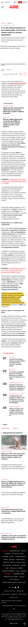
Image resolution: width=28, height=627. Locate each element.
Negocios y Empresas (8, 571)
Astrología (13, 568)
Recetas (12, 562)
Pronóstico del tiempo (11, 576)
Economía (5, 556)
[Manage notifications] (24, 624)
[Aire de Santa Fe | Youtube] (18, 587)
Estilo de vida (6, 565)
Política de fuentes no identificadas (9, 594)
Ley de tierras (14, 579)
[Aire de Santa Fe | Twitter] (12, 587)
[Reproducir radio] (2, 2)
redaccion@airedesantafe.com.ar (15, 619)
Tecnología (15, 565)
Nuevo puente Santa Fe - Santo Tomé (14, 582)
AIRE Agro (12, 559)
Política (11, 556)
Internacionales (21, 556)
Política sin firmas (14, 597)
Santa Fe (9, 23)
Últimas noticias (14, 551)
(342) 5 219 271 (22, 616)
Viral (7, 568)
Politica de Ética (20, 591)
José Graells (8, 69)
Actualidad (15, 553)
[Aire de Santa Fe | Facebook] (10, 587)
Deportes (6, 562)
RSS (14, 608)
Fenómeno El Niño (19, 574)
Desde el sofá (20, 562)
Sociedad (23, 571)
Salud (22, 553)
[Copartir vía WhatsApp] (20, 74)
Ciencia (5, 559)
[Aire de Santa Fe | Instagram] (15, 587)
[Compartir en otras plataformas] (24, 74)
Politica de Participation (8, 605)
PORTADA (3, 23)
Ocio (17, 571)
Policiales (7, 553)
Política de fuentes (22, 594)
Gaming (20, 568)
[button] (4, 7)
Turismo (23, 565)
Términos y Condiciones (19, 605)
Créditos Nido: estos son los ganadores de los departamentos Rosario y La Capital (13, 181)
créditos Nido (5, 428)
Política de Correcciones (9, 591)
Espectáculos (20, 559)
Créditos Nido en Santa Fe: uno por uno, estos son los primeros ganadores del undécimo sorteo (13, 270)
